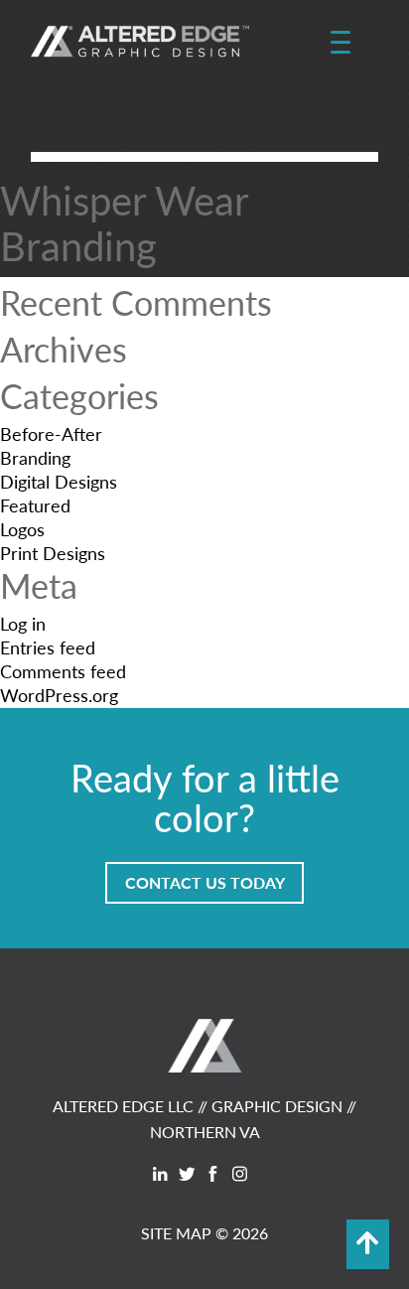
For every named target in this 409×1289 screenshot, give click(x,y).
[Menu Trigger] (340, 43)
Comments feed (63, 670)
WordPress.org (59, 694)
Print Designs (52, 552)
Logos (22, 528)
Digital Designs (58, 481)
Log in (23, 623)
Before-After (51, 433)
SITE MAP (176, 1232)
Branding (35, 457)
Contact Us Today (205, 882)
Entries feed (47, 647)
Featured (35, 505)
